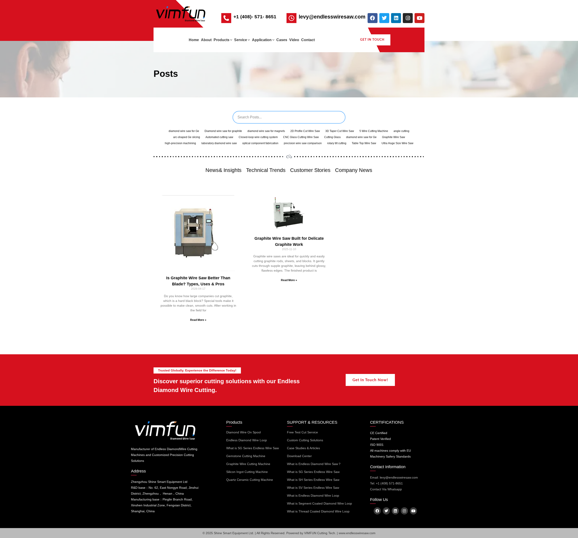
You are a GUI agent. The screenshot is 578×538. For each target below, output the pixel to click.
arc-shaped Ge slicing (186, 137)
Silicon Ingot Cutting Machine (247, 472)
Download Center (299, 456)
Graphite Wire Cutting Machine (248, 464)
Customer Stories (310, 170)
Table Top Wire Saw (364, 143)
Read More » (198, 320)
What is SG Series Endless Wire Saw (252, 448)
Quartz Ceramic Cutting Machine (249, 480)
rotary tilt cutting (336, 143)
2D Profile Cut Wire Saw (305, 131)
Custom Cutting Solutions (305, 440)
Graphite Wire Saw (393, 137)
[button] (230, 40)
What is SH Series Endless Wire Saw (313, 480)
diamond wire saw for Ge (184, 131)
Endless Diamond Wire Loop (246, 440)
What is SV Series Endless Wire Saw (313, 487)
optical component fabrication (260, 143)
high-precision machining (180, 143)
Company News (353, 170)
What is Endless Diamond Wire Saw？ (314, 464)
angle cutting (401, 131)
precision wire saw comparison (303, 143)
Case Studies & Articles (303, 448)
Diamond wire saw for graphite (223, 131)
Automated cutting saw (219, 137)
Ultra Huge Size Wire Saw (397, 143)
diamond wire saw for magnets (266, 131)
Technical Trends (266, 170)
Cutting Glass (332, 137)
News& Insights (223, 170)
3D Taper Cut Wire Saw (339, 131)
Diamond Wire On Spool (243, 432)
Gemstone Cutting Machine (245, 456)
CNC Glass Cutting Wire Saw (301, 137)
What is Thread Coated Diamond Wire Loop (318, 511)
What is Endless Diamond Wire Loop (313, 495)
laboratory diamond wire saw (219, 143)
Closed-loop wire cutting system (258, 137)
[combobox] (289, 117)
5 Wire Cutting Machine (373, 131)
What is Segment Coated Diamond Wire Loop (319, 503)
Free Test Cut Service (302, 432)
